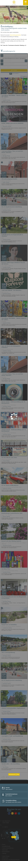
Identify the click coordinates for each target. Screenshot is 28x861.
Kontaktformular (6, 846)
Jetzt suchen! (14, 70)
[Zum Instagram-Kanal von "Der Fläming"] (12, 814)
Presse (3, 844)
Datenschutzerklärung (7, 848)
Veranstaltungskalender (15, 35)
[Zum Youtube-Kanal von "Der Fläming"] (15, 814)
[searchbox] (10, 60)
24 (6, 777)
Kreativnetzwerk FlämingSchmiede (11, 859)
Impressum (5, 850)
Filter (18, 774)
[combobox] (14, 61)
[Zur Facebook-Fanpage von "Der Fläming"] (9, 814)
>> (8, 777)
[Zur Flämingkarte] (10, 836)
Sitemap (4, 853)
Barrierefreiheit (6, 851)
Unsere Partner (6, 856)
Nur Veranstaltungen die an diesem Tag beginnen (14, 58)
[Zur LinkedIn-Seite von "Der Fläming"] (19, 814)
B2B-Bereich (5, 858)
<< (1, 777)
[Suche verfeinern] (10, 74)
